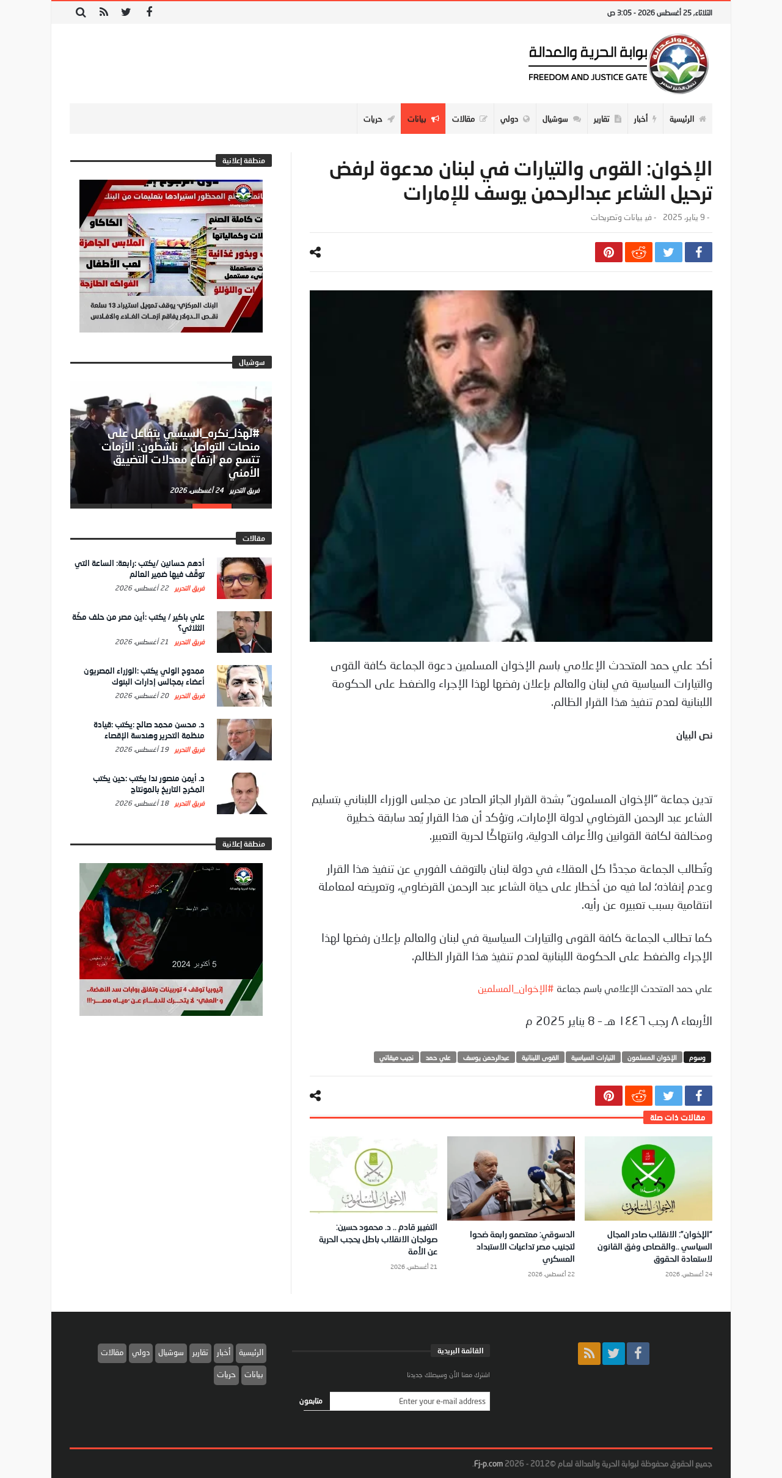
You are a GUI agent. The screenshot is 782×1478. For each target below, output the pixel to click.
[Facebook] (148, 12)
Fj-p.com (488, 1463)
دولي (141, 1352)
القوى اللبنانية (540, 1057)
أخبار (223, 1352)
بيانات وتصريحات (616, 217)
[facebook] (698, 252)
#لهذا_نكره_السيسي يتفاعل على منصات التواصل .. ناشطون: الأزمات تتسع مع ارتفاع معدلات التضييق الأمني (180, 452)
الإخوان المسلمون (652, 1057)
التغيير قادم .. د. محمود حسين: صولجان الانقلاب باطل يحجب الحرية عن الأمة (378, 1238)
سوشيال (171, 1352)
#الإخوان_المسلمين (516, 988)
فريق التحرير (244, 490)
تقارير (200, 1352)
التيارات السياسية (593, 1057)
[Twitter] (126, 12)
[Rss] (103, 12)
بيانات (253, 1374)
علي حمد (438, 1057)
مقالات (112, 1352)
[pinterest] (609, 252)
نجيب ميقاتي (396, 1057)
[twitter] (668, 252)
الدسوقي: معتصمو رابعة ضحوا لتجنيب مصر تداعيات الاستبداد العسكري (522, 1246)
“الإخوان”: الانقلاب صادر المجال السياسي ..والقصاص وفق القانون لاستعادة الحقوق (654, 1246)
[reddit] (638, 252)
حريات (226, 1374)
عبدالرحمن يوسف (486, 1057)
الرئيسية (251, 1352)
